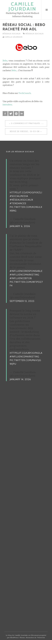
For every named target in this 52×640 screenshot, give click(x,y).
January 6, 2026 (20, 226)
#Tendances (18, 203)
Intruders (7, 104)
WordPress (14, 637)
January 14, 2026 (20, 379)
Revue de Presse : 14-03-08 (25, 131)
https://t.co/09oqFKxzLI (26, 192)
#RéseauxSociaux (21, 199)
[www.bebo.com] (26, 48)
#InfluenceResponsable (26, 271)
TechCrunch (25, 93)
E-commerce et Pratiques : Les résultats (29, 123)
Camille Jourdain (22, 6)
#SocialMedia (19, 196)
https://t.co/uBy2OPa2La (26, 352)
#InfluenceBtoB (21, 278)
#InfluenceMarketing (24, 274)
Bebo (5, 60)
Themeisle (41, 637)
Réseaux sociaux (12, 33)
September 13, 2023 (22, 301)
